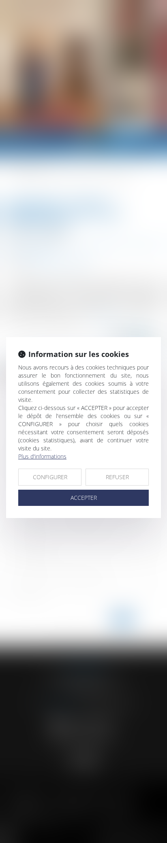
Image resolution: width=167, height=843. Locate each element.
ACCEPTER (84, 497)
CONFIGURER (50, 477)
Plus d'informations (42, 456)
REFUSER (117, 477)
